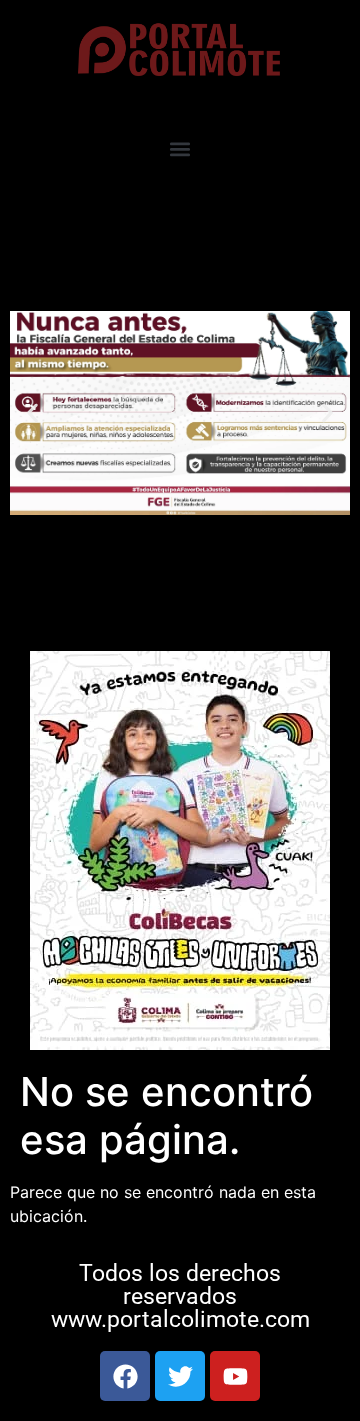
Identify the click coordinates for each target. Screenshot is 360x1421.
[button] (180, 149)
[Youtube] (235, 1376)
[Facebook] (125, 1376)
